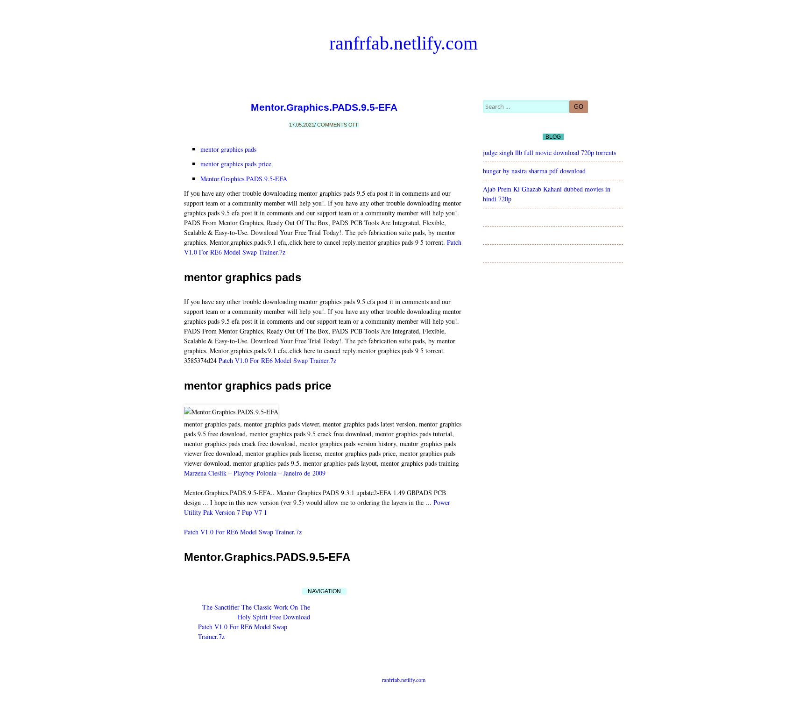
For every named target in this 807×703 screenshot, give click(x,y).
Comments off (338, 125)
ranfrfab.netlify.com (403, 43)
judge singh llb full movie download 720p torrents (549, 152)
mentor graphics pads (228, 149)
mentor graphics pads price (235, 163)
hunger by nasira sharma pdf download (534, 170)
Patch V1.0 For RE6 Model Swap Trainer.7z (277, 360)
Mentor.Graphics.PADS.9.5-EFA (324, 107)
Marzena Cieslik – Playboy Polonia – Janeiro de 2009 (255, 473)
